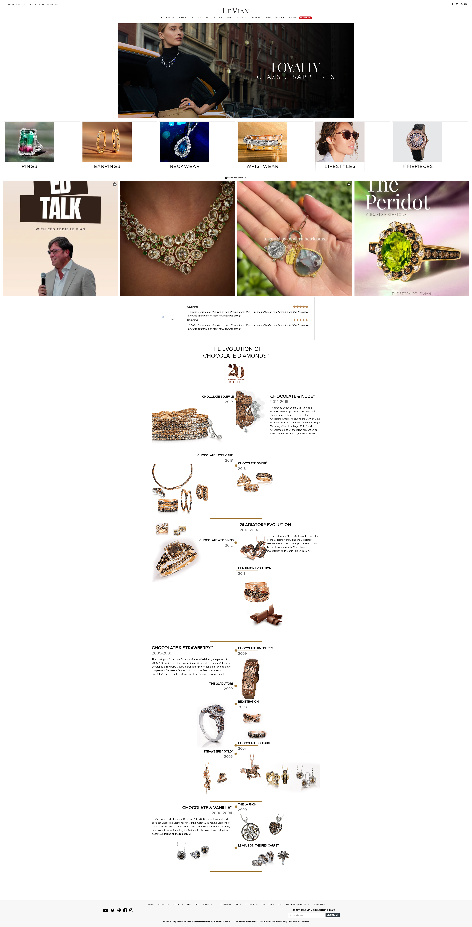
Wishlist (151, 904)
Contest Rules (251, 904)
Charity (238, 904)
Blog (197, 904)
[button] (123, 71)
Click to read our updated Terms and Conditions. (290, 922)
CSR (280, 904)
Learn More (60, 238)
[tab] (42, 146)
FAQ (189, 904)
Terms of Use (319, 904)
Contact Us (178, 904)
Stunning (192, 306)
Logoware (207, 904)
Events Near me (29, 4)
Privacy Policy (268, 904)
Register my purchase (49, 4)
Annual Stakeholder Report (297, 904)
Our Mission (226, 904)
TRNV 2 (173, 320)
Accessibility (163, 904)
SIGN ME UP (332, 915)
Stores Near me (13, 4)
